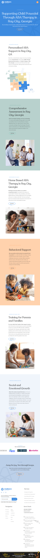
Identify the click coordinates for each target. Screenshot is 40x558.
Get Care (20, 29)
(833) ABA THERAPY (28, 509)
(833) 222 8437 (27, 510)
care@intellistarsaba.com (28, 512)
